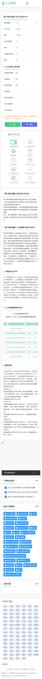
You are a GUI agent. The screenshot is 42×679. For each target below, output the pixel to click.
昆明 (5, 625)
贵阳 (30, 625)
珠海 (36, 628)
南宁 (36, 621)
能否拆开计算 (24, 560)
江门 (11, 632)
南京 (36, 606)
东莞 (5, 617)
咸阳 (11, 621)
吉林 (5, 658)
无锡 (24, 617)
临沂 (24, 643)
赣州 (17, 654)
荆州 (24, 647)
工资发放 (10, 570)
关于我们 (9, 669)
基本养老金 (10, 551)
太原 (30, 621)
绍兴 (36, 640)
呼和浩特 (17, 625)
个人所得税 (10, 514)
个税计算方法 (22, 523)
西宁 (24, 628)
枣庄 (17, 658)
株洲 (11, 654)
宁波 (11, 614)
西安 (36, 610)
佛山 (11, 617)
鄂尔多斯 (36, 654)
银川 (17, 628)
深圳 (17, 606)
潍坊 (17, 643)
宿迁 (11, 640)
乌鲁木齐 (36, 625)
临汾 (24, 654)
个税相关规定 (31, 565)
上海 (11, 606)
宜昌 (11, 647)
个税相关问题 (24, 551)
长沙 (36, 614)
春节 (19, 570)
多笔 (19, 565)
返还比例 (10, 565)
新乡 (30, 647)
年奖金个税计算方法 (13, 574)
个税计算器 (23, 514)
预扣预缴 (21, 537)
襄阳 (17, 647)
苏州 (30, 606)
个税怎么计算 (22, 528)
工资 (8, 532)
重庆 (17, 610)
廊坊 (30, 651)
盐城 (24, 636)
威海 (5, 647)
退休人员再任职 (12, 542)
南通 (36, 632)
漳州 (24, 651)
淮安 (36, 636)
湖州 (5, 643)
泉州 (17, 651)
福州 (30, 614)
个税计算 (10, 537)
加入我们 (32, 669)
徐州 (5, 636)
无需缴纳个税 (26, 546)
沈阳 (17, 621)
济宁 (36, 643)
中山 (5, 632)
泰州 (30, 636)
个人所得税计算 (29, 532)
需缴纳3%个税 (11, 546)
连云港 (5, 640)
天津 (11, 610)
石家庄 (36, 617)
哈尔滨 (11, 625)
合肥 (17, 614)
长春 (24, 625)
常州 (30, 632)
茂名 (24, 658)
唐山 (5, 621)
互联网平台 (26, 542)
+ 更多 (36, 480)
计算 (16, 532)
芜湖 (11, 651)
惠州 (30, 628)
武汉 (30, 610)
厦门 (24, 614)
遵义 (11, 658)
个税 (34, 514)
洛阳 (5, 651)
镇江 (11, 636)
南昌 (30, 617)
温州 (17, 640)
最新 (34, 528)
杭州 (5, 610)
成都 (24, 610)
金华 (30, 640)
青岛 (17, 617)
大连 (24, 621)
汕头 (17, 632)
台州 (24, 640)
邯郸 (5, 654)
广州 (24, 606)
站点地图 (24, 669)
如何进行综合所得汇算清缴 (16, 556)
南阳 (36, 647)
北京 (5, 606)
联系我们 (17, 669)
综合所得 (10, 528)
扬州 (17, 636)
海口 (11, 628)
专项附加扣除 (11, 518)
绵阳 (11, 643)
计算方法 (10, 523)
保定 (36, 651)
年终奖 (23, 518)
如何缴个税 (10, 560)
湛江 (24, 632)
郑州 (5, 614)
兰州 (5, 628)
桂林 (30, 654)
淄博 (30, 643)
